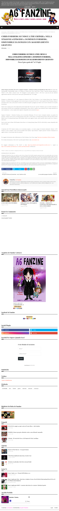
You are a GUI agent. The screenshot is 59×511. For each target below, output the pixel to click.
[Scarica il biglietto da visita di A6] (7, 418)
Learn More (27, 7)
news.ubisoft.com (35, 139)
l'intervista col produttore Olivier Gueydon (46, 137)
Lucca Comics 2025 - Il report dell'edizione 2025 (19, 473)
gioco (38, 109)
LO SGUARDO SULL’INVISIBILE (9, 203)
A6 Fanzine (4, 48)
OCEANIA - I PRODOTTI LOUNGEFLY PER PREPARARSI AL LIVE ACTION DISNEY (48, 204)
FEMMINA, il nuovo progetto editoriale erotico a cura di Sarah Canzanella (25, 432)
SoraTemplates (9, 507)
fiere (10, 388)
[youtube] (44, 333)
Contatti (56, 507)
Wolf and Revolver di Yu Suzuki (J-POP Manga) (29, 203)
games (19, 388)
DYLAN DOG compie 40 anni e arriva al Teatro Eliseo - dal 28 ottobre (24, 426)
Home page (3, 32)
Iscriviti (21, 358)
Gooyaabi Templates (24, 507)
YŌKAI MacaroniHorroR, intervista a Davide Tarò (19, 455)
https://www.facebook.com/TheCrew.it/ (9, 146)
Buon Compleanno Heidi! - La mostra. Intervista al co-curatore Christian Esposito (27, 485)
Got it (33, 7)
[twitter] (44, 330)
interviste (30, 388)
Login (52, 507)
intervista (24, 388)
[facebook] (15, 330)
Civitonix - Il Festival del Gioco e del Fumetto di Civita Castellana (23, 438)
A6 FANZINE (4, 388)
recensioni (36, 388)
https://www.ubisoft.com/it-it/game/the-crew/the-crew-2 (39, 145)
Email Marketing (27, 365)
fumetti (14, 388)
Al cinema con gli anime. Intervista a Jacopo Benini (19, 462)
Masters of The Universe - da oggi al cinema (18, 449)
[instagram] (15, 333)
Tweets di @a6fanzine (6, 380)
